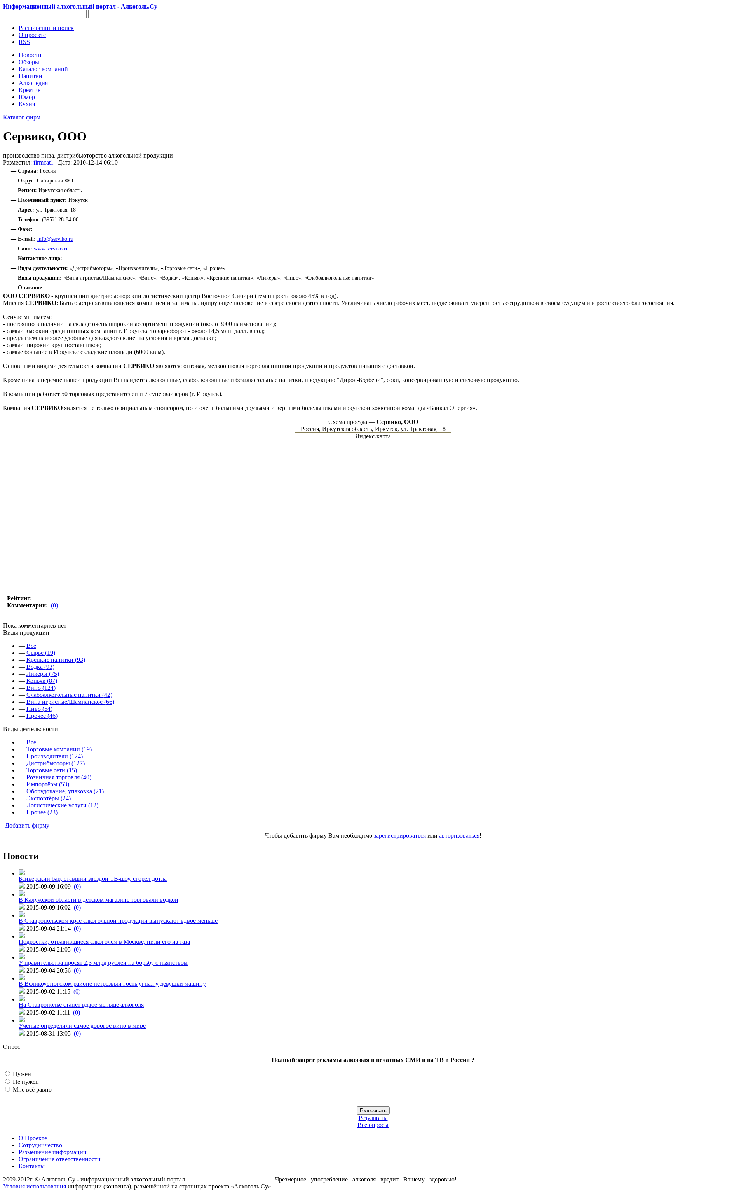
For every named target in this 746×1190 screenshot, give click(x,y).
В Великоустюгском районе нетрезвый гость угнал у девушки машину (112, 983)
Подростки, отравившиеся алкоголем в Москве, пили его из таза (104, 941)
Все (31, 645)
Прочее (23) (42, 812)
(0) (53, 605)
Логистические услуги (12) (62, 805)
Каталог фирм (21, 117)
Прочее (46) (42, 715)
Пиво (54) (39, 708)
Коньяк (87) (41, 680)
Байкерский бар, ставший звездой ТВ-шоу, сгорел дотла (93, 878)
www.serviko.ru (51, 249)
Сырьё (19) (40, 652)
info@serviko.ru (55, 239)
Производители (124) (54, 756)
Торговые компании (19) (59, 749)
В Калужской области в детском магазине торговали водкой (98, 899)
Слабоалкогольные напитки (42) (69, 694)
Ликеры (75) (42, 673)
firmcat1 (43, 162)
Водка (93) (40, 666)
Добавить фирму (27, 825)
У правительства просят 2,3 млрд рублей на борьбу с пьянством (103, 962)
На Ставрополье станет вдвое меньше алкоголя (81, 1004)
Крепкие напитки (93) (55, 659)
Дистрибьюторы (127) (55, 763)
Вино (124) (41, 687)
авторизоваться (459, 835)
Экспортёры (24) (48, 798)
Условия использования (34, 1186)
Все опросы (373, 1125)
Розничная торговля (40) (58, 777)
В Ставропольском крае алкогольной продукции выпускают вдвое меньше (118, 920)
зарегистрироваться (400, 835)
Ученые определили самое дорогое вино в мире (82, 1025)
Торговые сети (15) (51, 770)
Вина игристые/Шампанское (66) (70, 701)
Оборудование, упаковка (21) (65, 791)
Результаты (373, 1118)
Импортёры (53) (47, 784)
